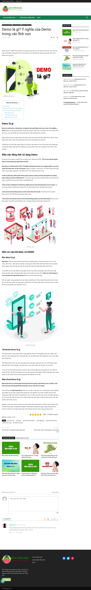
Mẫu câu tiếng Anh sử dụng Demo (13, 108)
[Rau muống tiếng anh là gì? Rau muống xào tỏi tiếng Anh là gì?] (50, 448)
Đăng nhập (55, 492)
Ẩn (18, 102)
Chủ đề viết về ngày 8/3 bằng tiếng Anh (13, 430)
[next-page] (6, 479)
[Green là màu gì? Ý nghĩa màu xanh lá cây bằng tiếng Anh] (30, 466)
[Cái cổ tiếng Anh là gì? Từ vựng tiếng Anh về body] (30, 448)
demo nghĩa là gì (40, 420)
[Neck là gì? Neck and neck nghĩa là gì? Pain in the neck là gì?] (50, 466)
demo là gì (18, 420)
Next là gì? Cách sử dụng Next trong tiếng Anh (46, 431)
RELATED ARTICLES (8, 438)
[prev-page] (3, 479)
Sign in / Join (19, 1)
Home (3, 22)
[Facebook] (14, 44)
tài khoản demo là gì (18, 422)
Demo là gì (6, 106)
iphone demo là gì (7, 422)
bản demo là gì (10, 420)
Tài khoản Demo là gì (11, 115)
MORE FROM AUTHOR (22, 438)
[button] (87, 18)
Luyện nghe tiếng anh (27, 17)
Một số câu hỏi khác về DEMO (12, 110)
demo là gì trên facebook (28, 420)
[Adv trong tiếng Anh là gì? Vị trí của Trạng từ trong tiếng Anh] (66, 49)
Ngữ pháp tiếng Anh (84, 21)
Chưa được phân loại (12, 22)
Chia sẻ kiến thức (9, 17)
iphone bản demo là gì (51, 420)
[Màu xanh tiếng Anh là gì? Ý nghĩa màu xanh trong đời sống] (11, 466)
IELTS (38, 17)
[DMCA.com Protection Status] (6, 581)
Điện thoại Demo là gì (11, 117)
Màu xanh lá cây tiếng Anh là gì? (10, 455)
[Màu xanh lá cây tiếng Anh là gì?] (11, 448)
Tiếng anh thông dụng (26, 25)
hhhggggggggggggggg (69, 102)
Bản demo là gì (9, 112)
